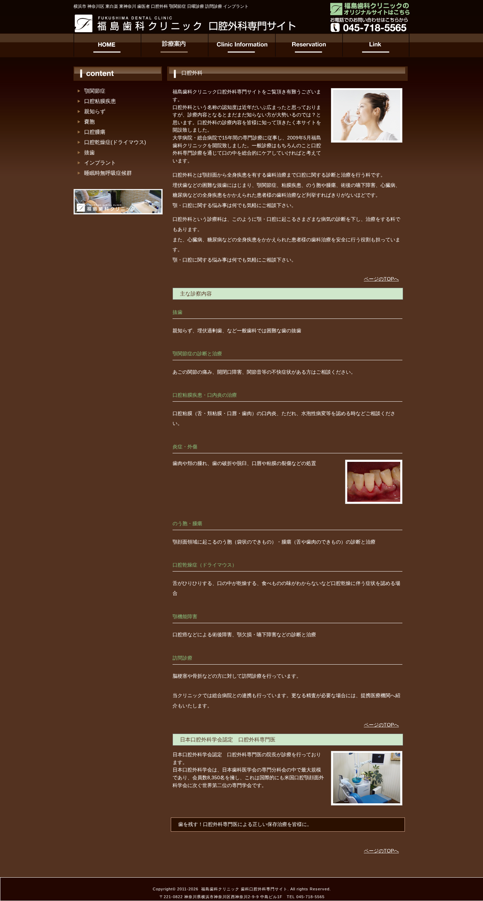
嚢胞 (89, 122)
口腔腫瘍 (94, 132)
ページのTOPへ (381, 279)
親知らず (94, 111)
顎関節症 (94, 91)
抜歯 (89, 152)
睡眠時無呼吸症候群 (108, 173)
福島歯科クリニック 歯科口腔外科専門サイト (244, 889)
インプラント (100, 163)
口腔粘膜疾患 (100, 101)
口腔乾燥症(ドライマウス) (115, 142)
